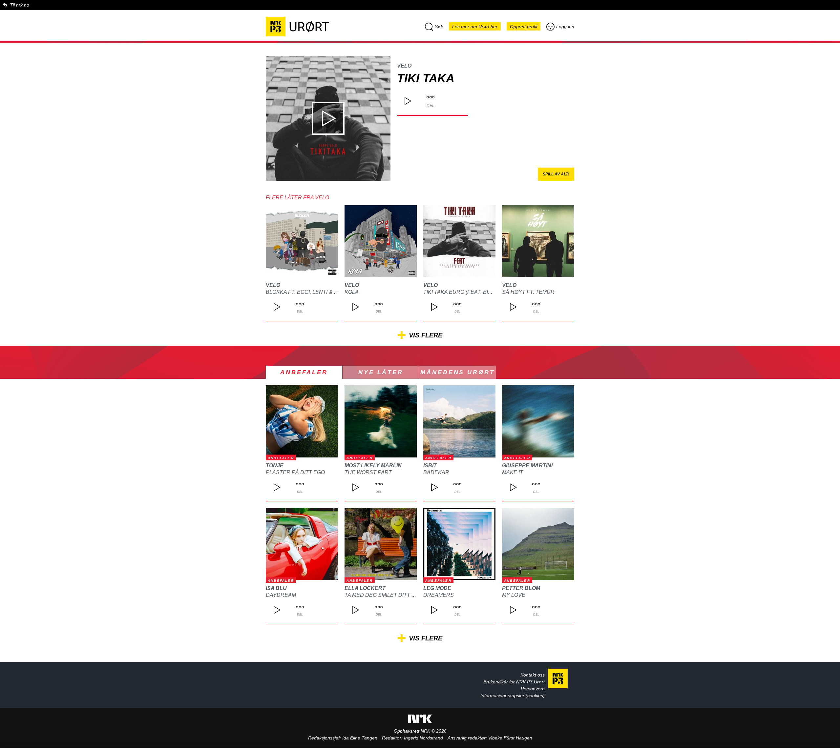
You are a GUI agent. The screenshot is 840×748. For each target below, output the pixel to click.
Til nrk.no (19, 5)
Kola (352, 292)
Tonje (275, 465)
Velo (404, 66)
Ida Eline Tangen (359, 737)
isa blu (276, 588)
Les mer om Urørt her (474, 26)
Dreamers (438, 595)
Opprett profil (523, 26)
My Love (513, 595)
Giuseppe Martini (527, 465)
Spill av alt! (556, 174)
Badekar (436, 472)
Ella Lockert (365, 588)
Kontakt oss (532, 674)
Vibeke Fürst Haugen (510, 737)
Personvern (533, 688)
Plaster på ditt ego (295, 472)
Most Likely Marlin (373, 465)
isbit (430, 465)
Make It (512, 472)
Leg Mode (437, 588)
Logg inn (565, 26)
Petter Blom (521, 588)
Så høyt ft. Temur (528, 292)
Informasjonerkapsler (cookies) (512, 695)
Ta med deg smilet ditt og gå (386, 595)
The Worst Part (368, 472)
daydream (281, 595)
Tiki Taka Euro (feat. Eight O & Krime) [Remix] (486, 292)
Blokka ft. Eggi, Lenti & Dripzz (309, 292)
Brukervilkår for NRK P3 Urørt (514, 681)
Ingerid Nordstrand (423, 737)
